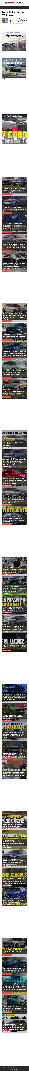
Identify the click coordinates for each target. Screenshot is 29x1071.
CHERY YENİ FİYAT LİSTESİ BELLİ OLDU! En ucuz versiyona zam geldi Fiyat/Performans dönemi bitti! (14, 336)
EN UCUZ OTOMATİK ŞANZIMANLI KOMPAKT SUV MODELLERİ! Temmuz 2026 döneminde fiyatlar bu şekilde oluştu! (14, 646)
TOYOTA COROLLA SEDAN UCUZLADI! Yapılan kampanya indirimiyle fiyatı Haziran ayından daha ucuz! (13, 519)
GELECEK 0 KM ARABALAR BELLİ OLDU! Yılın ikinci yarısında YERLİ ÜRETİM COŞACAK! (13, 463)
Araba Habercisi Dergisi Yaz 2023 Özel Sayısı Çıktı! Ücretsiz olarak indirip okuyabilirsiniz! (18, 20)
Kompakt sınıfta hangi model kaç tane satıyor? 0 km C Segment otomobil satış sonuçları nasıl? (13, 627)
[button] (27, 7)
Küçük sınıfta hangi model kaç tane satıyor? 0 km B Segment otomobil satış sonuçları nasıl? (14, 697)
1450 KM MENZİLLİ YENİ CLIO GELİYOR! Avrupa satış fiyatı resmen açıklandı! (14, 1008)
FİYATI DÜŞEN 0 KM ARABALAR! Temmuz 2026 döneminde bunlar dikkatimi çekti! (13, 608)
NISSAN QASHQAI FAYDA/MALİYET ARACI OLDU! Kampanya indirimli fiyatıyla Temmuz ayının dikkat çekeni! (13, 735)
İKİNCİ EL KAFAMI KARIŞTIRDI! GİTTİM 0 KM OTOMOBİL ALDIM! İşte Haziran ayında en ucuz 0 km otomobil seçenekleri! (14, 861)
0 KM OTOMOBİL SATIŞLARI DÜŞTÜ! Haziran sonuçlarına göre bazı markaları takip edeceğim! (14, 824)
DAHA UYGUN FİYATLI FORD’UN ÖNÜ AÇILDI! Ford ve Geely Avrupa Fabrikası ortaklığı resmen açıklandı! (14, 373)
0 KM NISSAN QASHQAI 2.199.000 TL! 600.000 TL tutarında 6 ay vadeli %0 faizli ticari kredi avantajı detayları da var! (14, 354)
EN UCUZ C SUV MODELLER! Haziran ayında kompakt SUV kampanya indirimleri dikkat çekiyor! (14, 900)
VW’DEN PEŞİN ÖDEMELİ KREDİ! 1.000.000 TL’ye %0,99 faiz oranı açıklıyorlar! (13, 444)
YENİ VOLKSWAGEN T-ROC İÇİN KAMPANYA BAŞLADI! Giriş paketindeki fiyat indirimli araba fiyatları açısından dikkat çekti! (13, 1026)
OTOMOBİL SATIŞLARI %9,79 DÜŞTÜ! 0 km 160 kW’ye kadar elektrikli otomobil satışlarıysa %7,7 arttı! (14, 773)
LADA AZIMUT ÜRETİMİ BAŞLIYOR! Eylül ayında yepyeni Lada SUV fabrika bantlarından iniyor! (13, 951)
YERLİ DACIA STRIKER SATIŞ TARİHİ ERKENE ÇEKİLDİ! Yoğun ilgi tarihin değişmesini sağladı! (13, 501)
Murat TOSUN (23, 23)
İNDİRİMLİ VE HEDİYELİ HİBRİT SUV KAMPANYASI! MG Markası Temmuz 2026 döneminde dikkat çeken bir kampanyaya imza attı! (14, 481)
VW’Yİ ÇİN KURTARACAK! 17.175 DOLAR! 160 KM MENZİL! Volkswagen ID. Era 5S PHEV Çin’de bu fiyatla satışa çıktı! (14, 316)
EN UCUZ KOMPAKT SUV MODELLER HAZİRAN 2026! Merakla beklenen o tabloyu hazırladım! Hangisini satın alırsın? (14, 988)
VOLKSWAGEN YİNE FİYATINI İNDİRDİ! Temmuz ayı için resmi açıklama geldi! (13, 716)
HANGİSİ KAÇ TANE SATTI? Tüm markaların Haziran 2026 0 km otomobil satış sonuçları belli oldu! (14, 754)
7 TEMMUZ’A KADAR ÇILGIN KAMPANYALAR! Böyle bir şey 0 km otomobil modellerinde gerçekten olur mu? (14, 842)
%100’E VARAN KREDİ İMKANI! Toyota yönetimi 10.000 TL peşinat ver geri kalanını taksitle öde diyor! (14, 970)
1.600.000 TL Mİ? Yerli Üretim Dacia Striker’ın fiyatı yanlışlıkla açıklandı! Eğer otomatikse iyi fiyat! (14, 209)
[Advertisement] (14, 97)
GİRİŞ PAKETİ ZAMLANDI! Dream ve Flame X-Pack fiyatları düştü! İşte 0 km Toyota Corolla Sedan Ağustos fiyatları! (14, 246)
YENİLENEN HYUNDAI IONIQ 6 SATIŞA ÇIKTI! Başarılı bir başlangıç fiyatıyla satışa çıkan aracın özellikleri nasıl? (14, 392)
